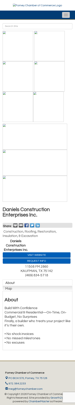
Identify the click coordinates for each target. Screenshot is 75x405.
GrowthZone (58, 397)
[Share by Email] (21, 225)
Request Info (36, 260)
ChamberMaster (39, 401)
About (10, 283)
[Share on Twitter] (32, 225)
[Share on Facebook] (26, 225)
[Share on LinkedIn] (38, 225)
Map (8, 288)
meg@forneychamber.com (25, 388)
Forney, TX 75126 (28, 378)
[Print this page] (15, 225)
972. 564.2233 (17, 383)
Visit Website (37, 255)
